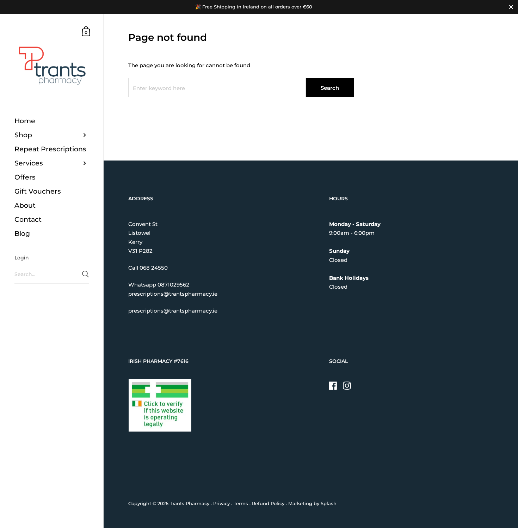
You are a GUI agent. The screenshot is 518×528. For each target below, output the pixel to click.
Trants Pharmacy (189, 503)
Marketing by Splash (312, 503)
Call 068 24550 (148, 267)
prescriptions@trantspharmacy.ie (172, 293)
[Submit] (85, 274)
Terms (241, 503)
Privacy (221, 503)
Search (330, 87)
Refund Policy (268, 503)
